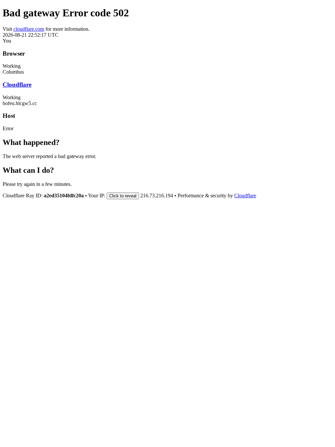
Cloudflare (17, 84)
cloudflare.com (28, 29)
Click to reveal (122, 195)
